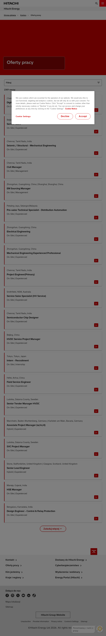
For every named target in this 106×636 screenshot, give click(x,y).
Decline (65, 116)
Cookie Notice (71, 109)
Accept (83, 116)
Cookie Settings (23, 116)
